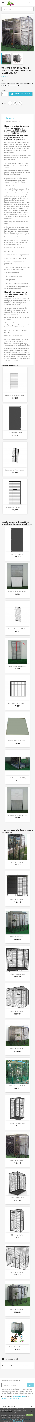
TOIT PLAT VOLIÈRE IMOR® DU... (17, 741)
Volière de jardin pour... (17, 862)
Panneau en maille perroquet (14, 395)
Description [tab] (10, 118)
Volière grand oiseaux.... (17, 1347)
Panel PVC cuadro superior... (17, 666)
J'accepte (30, 1415)
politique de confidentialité (10, 1398)
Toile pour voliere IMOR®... (17, 778)
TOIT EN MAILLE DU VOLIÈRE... (17, 703)
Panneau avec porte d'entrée (14, 470)
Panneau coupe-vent (15, 433)
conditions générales (19, 1396)
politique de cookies (18, 1421)
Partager (10, 103)
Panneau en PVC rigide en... (17, 591)
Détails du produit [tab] (13, 121)
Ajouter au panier (20, 94)
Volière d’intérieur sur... (17, 974)
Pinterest (20, 103)
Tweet (15, 103)
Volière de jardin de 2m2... (17, 1086)
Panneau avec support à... (15, 507)
